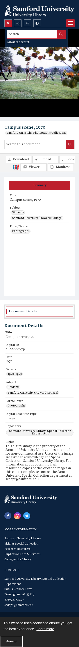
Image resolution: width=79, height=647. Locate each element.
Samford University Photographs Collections (36, 133)
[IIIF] (16, 167)
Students (18, 212)
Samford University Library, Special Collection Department (40, 432)
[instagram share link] (17, 515)
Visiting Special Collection (21, 543)
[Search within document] (70, 144)
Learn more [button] (45, 629)
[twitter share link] (26, 515)
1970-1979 (15, 374)
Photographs (21, 231)
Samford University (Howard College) (37, 218)
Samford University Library (22, 538)
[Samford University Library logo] (39, 9)
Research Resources (17, 549)
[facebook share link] (7, 515)
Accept (11, 641)
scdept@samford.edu (18, 605)
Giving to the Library (18, 559)
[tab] (39, 185)
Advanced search (18, 42)
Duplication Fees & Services (22, 554)
